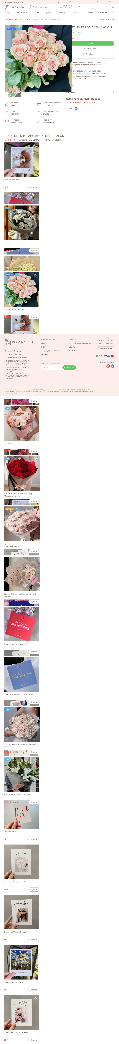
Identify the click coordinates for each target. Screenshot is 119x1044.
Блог (43, 347)
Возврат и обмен (86, 2)
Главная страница (32, 19)
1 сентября (22, 13)
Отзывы (111, 2)
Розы (36, 13)
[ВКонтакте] (76, 108)
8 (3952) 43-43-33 (74, 99)
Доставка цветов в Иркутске (14, 19)
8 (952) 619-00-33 (91, 99)
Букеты (103, 13)
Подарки (89, 13)
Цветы (48, 13)
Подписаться (69, 367)
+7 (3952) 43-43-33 (67, 6)
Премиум (62, 13)
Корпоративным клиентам (80, 343)
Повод (76, 13)
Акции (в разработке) (50, 351)
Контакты (100, 2)
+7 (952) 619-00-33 (67, 8)
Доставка (61, 2)
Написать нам (89, 103)
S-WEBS (14, 393)
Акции (7, 13)
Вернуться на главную (107, 19)
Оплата (72, 2)
